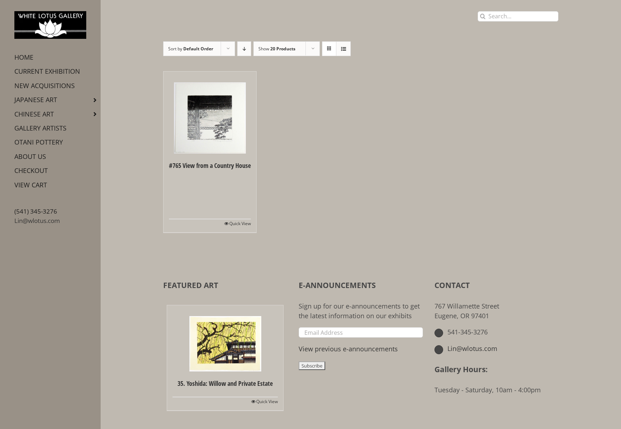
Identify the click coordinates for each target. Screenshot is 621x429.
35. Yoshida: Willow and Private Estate (225, 383)
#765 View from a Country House (210, 165)
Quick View (240, 223)
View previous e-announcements (348, 348)
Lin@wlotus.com (37, 220)
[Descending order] (244, 48)
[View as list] (343, 49)
